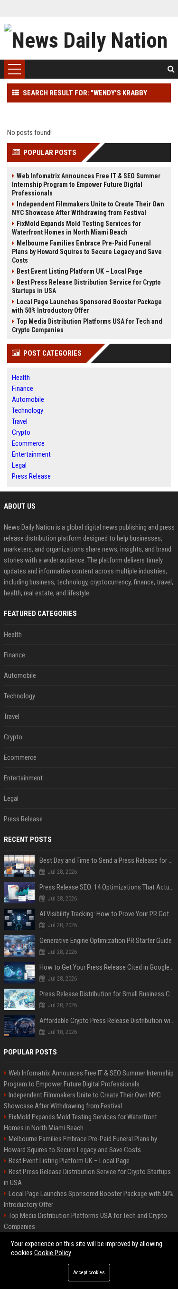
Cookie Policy (52, 1253)
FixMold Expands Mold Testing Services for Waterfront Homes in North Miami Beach (76, 228)
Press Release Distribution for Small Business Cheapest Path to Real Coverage (107, 994)
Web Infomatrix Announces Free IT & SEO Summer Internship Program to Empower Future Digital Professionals (86, 184)
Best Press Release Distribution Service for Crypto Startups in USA (86, 286)
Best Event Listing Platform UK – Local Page (79, 271)
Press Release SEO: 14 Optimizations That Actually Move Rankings (107, 887)
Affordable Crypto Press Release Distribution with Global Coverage (107, 1020)
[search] (171, 69)
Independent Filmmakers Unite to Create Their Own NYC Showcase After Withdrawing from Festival (88, 208)
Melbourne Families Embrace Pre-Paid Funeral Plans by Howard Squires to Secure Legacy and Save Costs (87, 251)
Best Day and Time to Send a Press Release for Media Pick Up (107, 860)
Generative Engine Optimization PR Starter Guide (105, 940)
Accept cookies (89, 1272)
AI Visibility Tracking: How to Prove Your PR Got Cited (107, 914)
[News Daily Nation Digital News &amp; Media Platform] (89, 38)
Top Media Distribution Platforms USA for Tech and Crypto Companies (87, 325)
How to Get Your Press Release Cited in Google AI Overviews (107, 967)
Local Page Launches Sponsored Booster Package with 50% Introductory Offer (87, 306)
